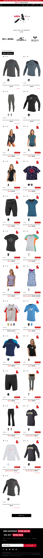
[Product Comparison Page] (27, 5)
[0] (32, 5)
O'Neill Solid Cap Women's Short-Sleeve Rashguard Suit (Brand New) (32, 224)
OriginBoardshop (7, 543)
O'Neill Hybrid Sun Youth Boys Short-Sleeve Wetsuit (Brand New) (32, 329)
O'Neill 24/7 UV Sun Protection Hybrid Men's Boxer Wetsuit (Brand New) (11, 399)
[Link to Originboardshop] (21, 3)
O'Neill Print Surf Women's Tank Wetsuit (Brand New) (32, 294)
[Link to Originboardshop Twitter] (6, 549)
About (4, 538)
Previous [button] (1, 38)
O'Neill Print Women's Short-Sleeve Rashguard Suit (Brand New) (11, 294)
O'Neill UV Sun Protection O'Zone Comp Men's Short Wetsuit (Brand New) (11, 224)
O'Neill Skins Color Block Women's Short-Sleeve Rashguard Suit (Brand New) (32, 259)
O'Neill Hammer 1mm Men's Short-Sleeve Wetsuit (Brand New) (11, 364)
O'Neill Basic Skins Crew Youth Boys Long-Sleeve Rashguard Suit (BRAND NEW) (11, 504)
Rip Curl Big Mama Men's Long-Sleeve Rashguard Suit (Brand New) (32, 469)
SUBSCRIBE (29, 545)
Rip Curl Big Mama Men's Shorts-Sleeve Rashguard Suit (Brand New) (32, 434)
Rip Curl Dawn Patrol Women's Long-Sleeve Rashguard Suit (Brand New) (11, 469)
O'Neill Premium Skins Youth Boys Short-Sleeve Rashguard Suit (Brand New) (11, 329)
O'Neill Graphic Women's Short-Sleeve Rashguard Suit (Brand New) (32, 364)
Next (16, 80)
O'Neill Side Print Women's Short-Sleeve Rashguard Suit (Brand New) (11, 189)
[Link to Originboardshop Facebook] (3, 549)
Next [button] (41, 38)
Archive (4, 540)
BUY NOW (18, 88)
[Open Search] (37, 5)
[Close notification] (40, 1)
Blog (29, 538)
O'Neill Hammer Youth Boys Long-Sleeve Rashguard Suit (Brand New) (32, 85)
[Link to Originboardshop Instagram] (9, 549)
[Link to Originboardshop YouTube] (13, 549)
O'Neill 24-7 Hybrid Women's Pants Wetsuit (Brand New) (32, 399)
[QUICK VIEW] (7, 56)
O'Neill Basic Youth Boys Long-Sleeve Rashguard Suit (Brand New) (11, 85)
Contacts (9, 538)
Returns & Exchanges (16, 538)
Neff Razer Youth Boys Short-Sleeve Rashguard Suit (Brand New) (32, 189)
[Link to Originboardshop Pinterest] (16, 549)
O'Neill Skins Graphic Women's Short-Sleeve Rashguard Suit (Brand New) (11, 259)
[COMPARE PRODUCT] (5, 56)
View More (36, 53)
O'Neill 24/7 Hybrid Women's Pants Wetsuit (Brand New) (11, 434)
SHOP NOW (36, 0)
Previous (6, 80)
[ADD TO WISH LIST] (3, 56)
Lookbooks (34, 538)
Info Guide (25, 538)
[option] (8, 39)
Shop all (21, 515)
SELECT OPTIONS (17, 123)
